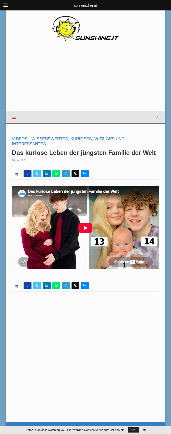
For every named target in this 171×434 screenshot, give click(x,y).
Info (144, 429)
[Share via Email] (85, 173)
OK (133, 429)
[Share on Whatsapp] (56, 173)
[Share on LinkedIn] (47, 173)
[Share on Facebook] (27, 173)
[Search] (157, 117)
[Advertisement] (85, 76)
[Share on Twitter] (37, 173)
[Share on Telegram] (66, 173)
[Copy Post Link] (75, 173)
